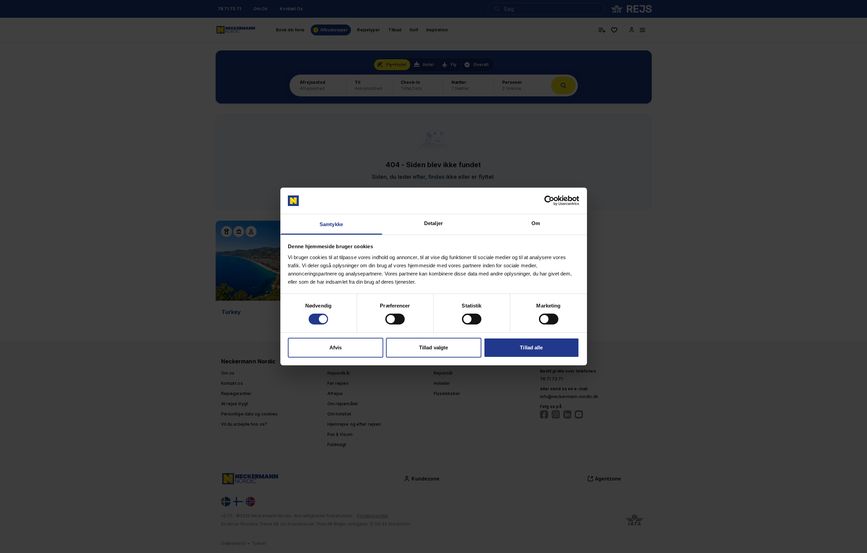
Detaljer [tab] (433, 223)
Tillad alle (531, 347)
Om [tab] (535, 223)
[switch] (395, 319)
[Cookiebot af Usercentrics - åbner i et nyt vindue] (549, 200)
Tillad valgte (433, 347)
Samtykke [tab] (331, 224)
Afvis (335, 347)
